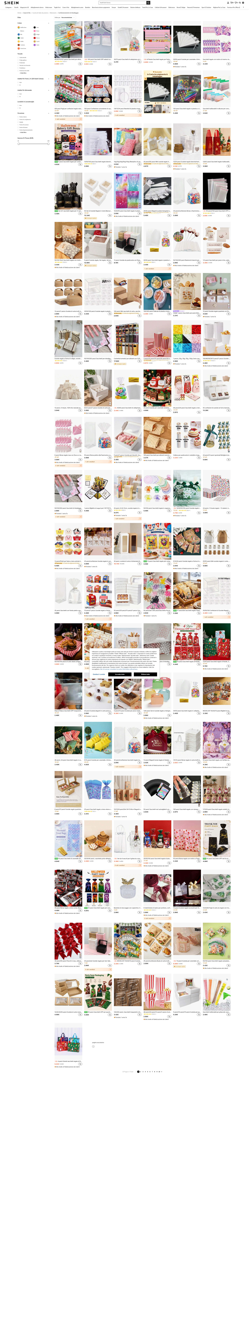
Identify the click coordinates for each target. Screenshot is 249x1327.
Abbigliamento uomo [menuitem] (77, 7)
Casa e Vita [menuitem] (65, 7)
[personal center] (228, 3)
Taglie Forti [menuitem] (57, 7)
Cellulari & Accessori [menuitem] (161, 7)
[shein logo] (11, 2)
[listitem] (68, 44)
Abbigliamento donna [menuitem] (37, 7)
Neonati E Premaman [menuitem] (193, 7)
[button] (240, 3)
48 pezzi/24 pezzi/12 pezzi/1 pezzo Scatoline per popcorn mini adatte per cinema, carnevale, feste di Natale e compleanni (157, 1012)
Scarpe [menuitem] (114, 7)
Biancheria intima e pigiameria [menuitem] (101, 7)
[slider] (19, 144)
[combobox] (65, 17)
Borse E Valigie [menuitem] (181, 7)
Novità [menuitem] (16, 7)
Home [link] (19, 13)
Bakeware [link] (53, 13)
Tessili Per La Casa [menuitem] (147, 7)
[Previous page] (136, 1072)
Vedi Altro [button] (23, 73)
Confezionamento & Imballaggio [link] (68, 13)
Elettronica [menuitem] (171, 7)
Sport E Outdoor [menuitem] (206, 7)
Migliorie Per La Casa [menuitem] (219, 7)
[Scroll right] (243, 7)
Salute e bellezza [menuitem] (135, 7)
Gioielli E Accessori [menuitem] (123, 7)
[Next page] (161, 1072)
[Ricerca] (148, 3)
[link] (232, 2)
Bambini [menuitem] (87, 7)
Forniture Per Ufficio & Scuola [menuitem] (235, 7)
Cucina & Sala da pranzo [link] (40, 13)
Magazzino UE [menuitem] (24, 7)
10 (159, 1071)
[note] (180, 67)
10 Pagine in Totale (127, 1071)
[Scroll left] (241, 7)
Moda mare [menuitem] (48, 7)
